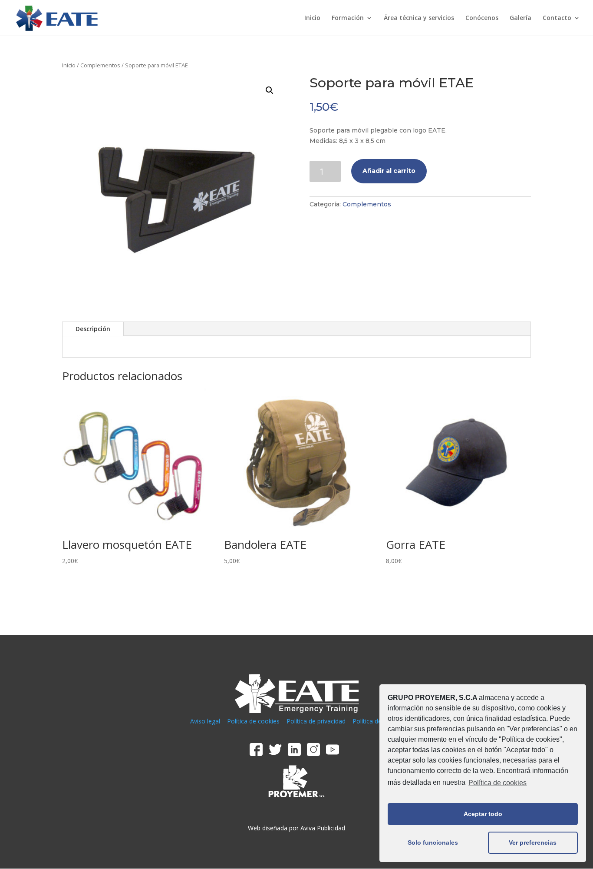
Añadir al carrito (388, 171)
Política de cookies (497, 782)
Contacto (557, 18)
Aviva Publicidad (322, 828)
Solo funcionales (433, 842)
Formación (348, 18)
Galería (520, 18)
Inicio (312, 18)
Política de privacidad (316, 721)
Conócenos (481, 18)
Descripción (93, 329)
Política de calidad (378, 721)
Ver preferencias (533, 842)
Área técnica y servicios (419, 18)
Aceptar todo (483, 813)
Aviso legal (205, 721)
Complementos (100, 65)
